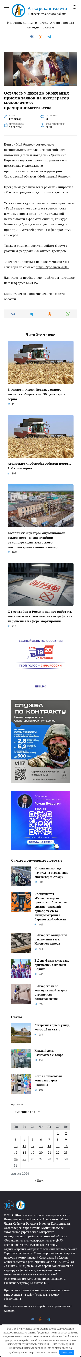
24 (15, 1159)
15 (58, 1146)
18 (24, 1152)
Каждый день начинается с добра (49, 1053)
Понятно (66, 1352)
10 (15, 1146)
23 (66, 1152)
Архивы (17, 1104)
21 (49, 1152)
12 (32, 1146)
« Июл (38, 1180)
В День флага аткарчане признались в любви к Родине (52, 965)
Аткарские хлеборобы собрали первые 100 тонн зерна (39, 465)
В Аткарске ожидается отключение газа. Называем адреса (51, 939)
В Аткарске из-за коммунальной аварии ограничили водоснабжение (51, 992)
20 (41, 1152)
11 (24, 1146)
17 (15, 1152)
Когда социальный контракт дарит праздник (48, 1080)
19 (32, 1152)
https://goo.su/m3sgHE (52, 267)
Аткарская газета (47, 8)
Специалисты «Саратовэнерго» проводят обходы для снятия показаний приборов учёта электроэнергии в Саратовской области (51, 906)
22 (58, 1152)
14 (49, 1146)
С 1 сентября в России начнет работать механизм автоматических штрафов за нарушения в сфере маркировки (40, 616)
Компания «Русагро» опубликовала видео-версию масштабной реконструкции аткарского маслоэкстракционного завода (36, 540)
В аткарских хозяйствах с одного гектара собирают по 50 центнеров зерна (36, 394)
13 (41, 1146)
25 (24, 1159)
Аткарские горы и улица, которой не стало (52, 1027)
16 (66, 1146)
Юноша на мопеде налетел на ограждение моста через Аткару (51, 873)
